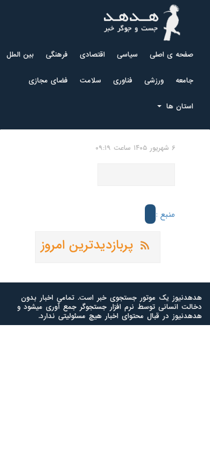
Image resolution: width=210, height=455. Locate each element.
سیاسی (127, 55)
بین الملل (20, 55)
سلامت (90, 80)
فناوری (122, 80)
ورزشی (154, 80)
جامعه (184, 80)
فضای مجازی (48, 80)
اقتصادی (92, 55)
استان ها (178, 106)
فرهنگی (57, 55)
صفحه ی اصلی (171, 55)
